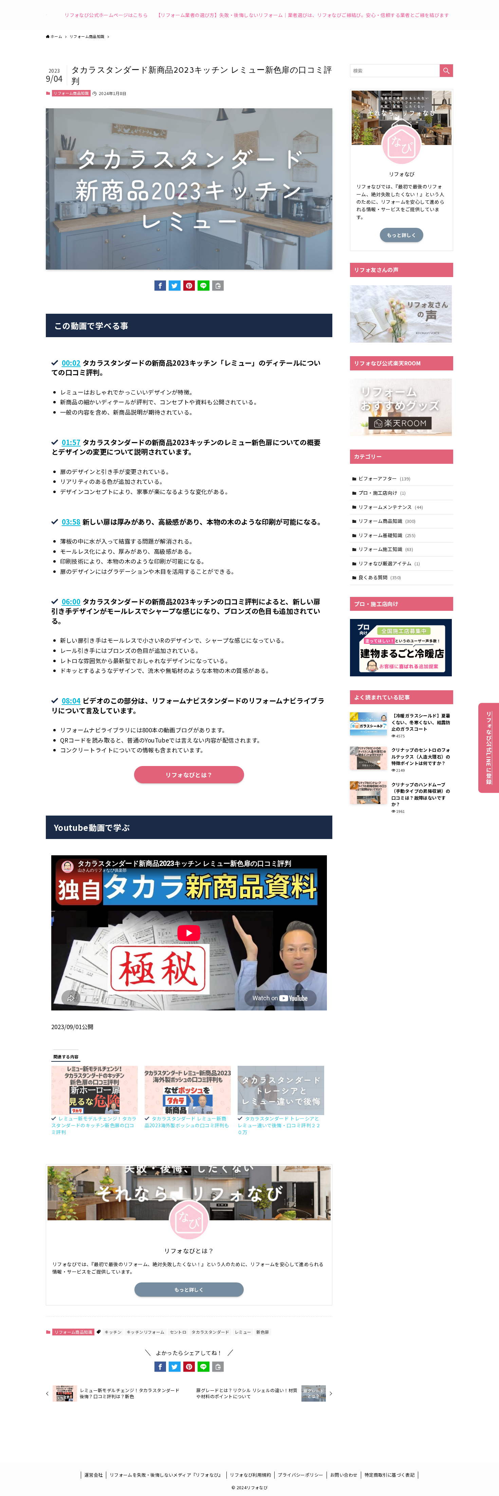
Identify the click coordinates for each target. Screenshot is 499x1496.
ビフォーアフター (384, 478)
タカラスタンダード (210, 1332)
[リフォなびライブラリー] (46, 14)
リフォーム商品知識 (71, 93)
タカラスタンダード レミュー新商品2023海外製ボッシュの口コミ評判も (187, 1122)
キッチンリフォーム (146, 1332)
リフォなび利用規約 (250, 1475)
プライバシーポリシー (300, 1475)
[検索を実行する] (446, 70)
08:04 (71, 700)
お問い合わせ (343, 1475)
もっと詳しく (189, 1289)
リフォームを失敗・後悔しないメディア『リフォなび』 (166, 1475)
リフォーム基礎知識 (387, 535)
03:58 (71, 521)
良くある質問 (379, 577)
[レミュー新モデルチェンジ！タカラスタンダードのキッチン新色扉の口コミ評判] (94, 1090)
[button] (160, 285)
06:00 (71, 601)
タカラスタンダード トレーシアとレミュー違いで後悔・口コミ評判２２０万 (279, 1125)
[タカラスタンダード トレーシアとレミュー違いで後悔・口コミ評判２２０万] (281, 1090)
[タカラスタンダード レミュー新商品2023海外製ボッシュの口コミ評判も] (188, 1090)
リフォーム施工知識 (385, 549)
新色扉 (262, 1332)
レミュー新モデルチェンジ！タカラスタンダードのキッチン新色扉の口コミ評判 (94, 1125)
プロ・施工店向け (382, 492)
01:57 (71, 442)
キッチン (113, 1332)
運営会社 (94, 1475)
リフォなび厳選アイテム (389, 563)
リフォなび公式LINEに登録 (489, 748)
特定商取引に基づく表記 (389, 1475)
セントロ (178, 1332)
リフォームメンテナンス (390, 507)
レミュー (243, 1332)
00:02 (71, 363)
